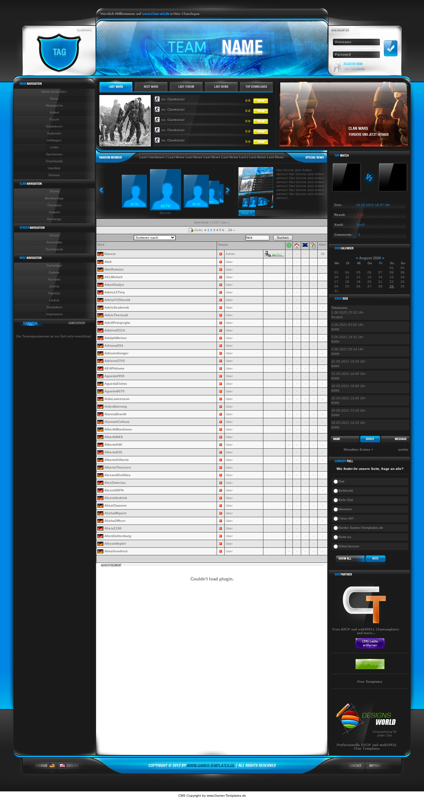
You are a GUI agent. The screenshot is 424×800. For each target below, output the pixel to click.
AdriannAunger (116, 353)
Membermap (54, 198)
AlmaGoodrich (116, 551)
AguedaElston (115, 383)
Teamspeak (54, 249)
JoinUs (54, 286)
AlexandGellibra (117, 475)
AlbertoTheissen (117, 467)
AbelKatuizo (114, 269)
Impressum (54, 314)
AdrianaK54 (113, 345)
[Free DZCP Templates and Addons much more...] (212, 772)
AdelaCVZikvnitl (117, 300)
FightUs (54, 293)
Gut (341, 481)
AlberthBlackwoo (118, 429)
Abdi (108, 262)
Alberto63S (113, 452)
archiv (403, 449)
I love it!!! (346, 518)
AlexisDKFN (114, 490)
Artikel (54, 112)
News (54, 98)
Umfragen (54, 140)
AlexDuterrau (115, 482)
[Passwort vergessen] (354, 69)
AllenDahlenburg (117, 536)
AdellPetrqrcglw (117, 323)
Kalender (54, 133)
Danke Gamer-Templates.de (361, 527)
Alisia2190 (113, 528)
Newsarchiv (54, 105)
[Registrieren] (353, 64)
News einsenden (54, 91)
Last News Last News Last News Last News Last (194, 157)
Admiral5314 (114, 330)
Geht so (345, 537)
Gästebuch (54, 126)
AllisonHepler (115, 543)
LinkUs (54, 300)
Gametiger (54, 265)
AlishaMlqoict (115, 513)
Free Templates (369, 681)
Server (54, 235)
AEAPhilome (114, 368)
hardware (144, 157)
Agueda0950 (114, 376)
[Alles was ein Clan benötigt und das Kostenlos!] (367, 636)
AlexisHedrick (115, 498)
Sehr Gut (346, 500)
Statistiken (54, 307)
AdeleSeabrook (116, 307)
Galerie (54, 272)
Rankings (54, 219)
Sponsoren (54, 154)
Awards (54, 212)
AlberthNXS (113, 437)
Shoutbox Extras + (358, 449)
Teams (54, 191)
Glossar (54, 175)
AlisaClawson (115, 505)
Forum (54, 119)
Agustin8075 (114, 391)
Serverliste (54, 242)
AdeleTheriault (116, 315)
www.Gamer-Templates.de (226, 795)
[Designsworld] (367, 754)
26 (230, 230)
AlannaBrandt (115, 414)
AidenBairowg (115, 406)
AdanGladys (114, 284)
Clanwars (54, 205)
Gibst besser (349, 546)
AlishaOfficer (115, 521)
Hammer (345, 509)
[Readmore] (246, 215)
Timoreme (339, 308)
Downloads (54, 161)
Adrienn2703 (114, 361)
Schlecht (346, 490)
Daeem (110, 254)
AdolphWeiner (115, 338)
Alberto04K (113, 444)
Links (54, 147)
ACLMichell (113, 277)
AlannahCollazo (117, 422)
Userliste (54, 168)
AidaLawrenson (117, 399)
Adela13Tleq (114, 292)
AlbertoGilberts (116, 460)
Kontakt (54, 279)
